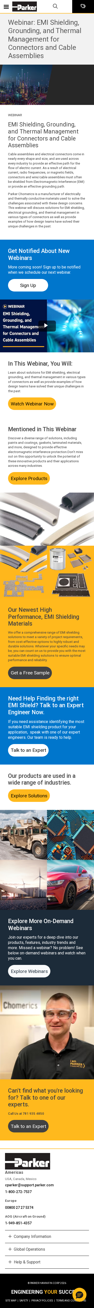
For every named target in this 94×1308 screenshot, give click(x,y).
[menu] (6, 7)
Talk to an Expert (28, 750)
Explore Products (29, 478)
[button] (79, 1295)
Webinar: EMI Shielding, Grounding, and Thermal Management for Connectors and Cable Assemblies (44, 39)
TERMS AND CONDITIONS (71, 1300)
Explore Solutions (29, 796)
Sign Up (28, 285)
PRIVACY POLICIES (43, 1300)
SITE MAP (12, 1300)
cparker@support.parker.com (29, 1185)
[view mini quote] (83, 7)
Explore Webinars (29, 971)
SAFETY (25, 1300)
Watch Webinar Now (32, 404)
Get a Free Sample (30, 673)
